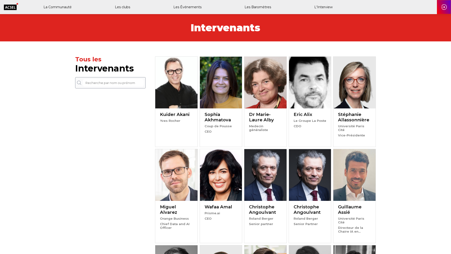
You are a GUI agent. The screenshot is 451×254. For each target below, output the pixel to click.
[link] (57, 7)
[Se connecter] (444, 7)
